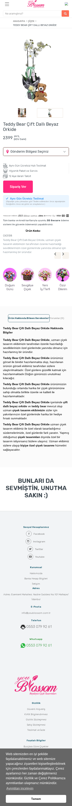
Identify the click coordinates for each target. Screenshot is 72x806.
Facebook (39, 534)
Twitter (39, 549)
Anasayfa (19, 21)
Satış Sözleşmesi (36, 724)
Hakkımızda (36, 573)
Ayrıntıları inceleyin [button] (19, 788)
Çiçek (31, 21)
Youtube (39, 556)
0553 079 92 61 (39, 626)
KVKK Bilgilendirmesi (36, 714)
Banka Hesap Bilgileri (36, 578)
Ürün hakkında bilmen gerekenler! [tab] (28, 318)
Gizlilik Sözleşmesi (36, 719)
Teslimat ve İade (36, 730)
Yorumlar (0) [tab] (57, 318)
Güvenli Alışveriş (36, 709)
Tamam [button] (36, 798)
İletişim (36, 583)
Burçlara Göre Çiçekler (36, 746)
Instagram (39, 541)
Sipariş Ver (18, 186)
